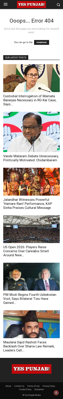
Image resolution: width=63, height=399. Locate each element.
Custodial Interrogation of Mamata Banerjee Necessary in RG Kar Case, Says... (29, 100)
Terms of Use (33, 386)
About (8, 386)
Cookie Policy (25, 389)
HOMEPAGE (42, 42)
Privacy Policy (49, 386)
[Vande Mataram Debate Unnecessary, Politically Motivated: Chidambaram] (31, 132)
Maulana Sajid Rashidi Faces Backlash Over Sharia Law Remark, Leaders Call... (29, 346)
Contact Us (19, 386)
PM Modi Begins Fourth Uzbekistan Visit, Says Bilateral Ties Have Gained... (29, 299)
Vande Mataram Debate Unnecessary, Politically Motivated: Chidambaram (31, 158)
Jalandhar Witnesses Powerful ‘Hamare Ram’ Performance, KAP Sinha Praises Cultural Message (27, 204)
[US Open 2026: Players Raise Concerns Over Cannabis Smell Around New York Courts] (31, 229)
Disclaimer (39, 389)
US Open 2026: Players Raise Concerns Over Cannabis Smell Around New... (26, 251)
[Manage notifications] (56, 392)
